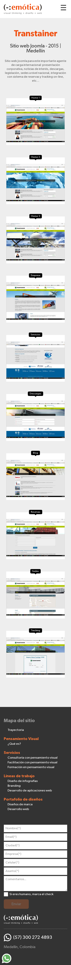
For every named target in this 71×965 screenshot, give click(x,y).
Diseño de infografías (23, 781)
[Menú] (63, 7)
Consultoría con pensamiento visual (33, 757)
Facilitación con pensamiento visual (32, 762)
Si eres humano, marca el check (31, 894)
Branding (14, 785)
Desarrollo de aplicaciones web (30, 790)
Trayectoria (16, 730)
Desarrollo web (18, 809)
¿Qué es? (14, 743)
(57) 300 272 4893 (32, 937)
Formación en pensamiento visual (31, 767)
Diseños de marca (20, 804)
